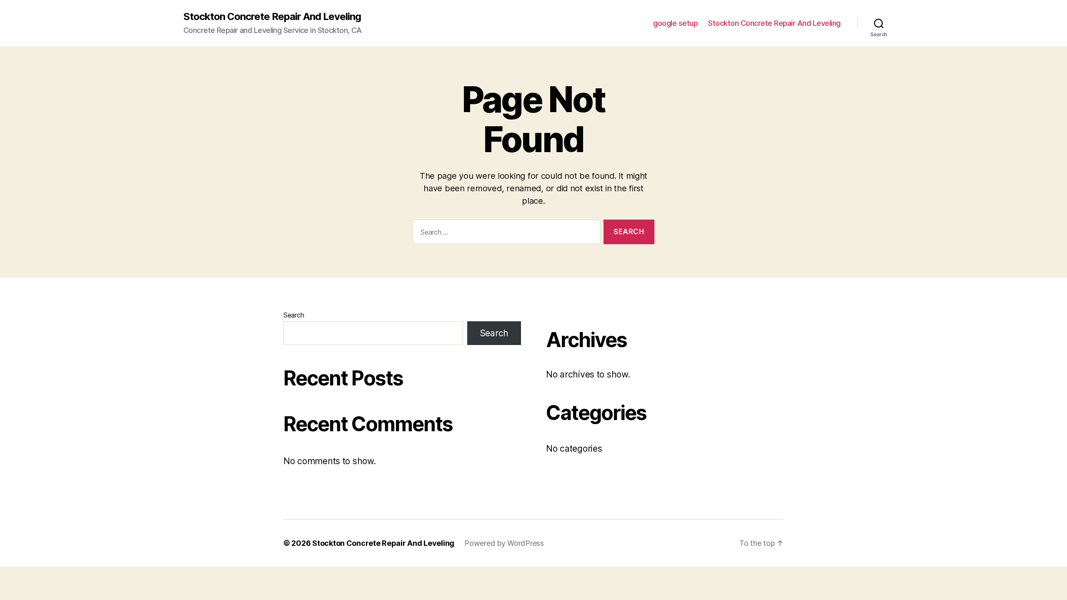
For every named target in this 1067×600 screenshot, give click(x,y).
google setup (675, 23)
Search (293, 315)
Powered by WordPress (504, 543)
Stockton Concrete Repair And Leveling (272, 17)
